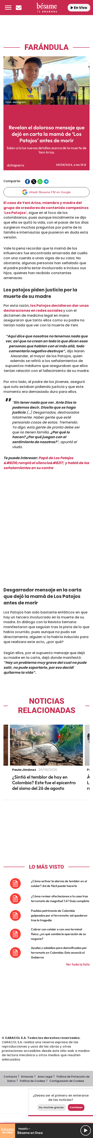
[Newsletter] (18, 7)
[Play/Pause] (85, 1130)
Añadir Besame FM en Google (50, 192)
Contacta (10, 1076)
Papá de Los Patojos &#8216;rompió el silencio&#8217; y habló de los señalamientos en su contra (46, 462)
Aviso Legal (45, 1076)
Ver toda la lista (78, 964)
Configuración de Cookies (67, 1081)
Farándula (46, 47)
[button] (8, 7)
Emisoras (27, 1076)
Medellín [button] (23, 1128)
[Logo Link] (47, 8)
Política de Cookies (32, 1081)
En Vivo (80, 7)
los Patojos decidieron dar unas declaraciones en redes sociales (46, 308)
